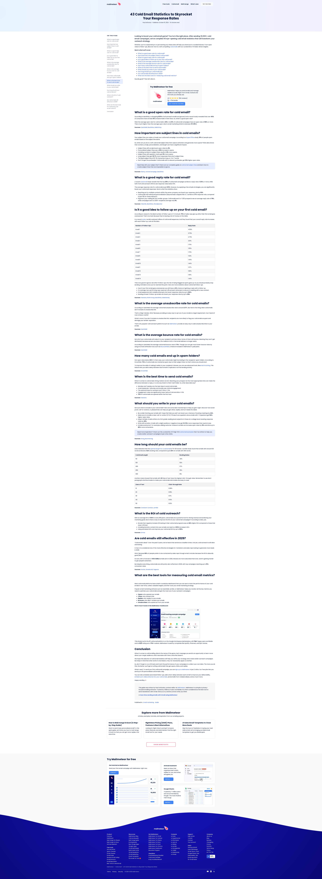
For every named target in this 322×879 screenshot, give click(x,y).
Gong (142, 439)
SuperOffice (190, 137)
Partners (209, 846)
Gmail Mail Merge (134, 848)
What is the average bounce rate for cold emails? (113, 70)
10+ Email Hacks (192, 859)
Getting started (192, 847)
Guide (157, 702)
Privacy (114, 871)
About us (209, 836)
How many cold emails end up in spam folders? (114, 76)
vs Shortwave (175, 840)
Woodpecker (158, 204)
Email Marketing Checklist (156, 855)
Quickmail (144, 182)
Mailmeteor (173, 324)
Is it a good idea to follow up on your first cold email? (113, 57)
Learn (189, 845)
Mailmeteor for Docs (154, 842)
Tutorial (190, 838)
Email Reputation (112, 861)
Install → (168, 779)
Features (109, 836)
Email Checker (111, 853)
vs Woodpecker (175, 848)
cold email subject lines (189, 165)
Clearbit (143, 204)
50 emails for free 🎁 (135, 858)
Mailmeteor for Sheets (155, 840)
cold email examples (186, 432)
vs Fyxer (173, 836)
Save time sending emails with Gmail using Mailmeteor (158, 695)
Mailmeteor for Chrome (155, 846)
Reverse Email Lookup (113, 857)
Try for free (207, 4)
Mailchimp (158, 127)
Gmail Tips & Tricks (193, 851)
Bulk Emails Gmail (134, 850)
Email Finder (110, 855)
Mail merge (185, 4)
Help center (191, 836)
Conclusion (110, 111)
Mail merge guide (134, 840)
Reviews (209, 840)
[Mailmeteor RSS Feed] (214, 871)
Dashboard (110, 838)
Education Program (154, 850)
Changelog (210, 842)
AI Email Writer (111, 849)
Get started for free (176, 103)
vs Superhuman (175, 838)
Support (190, 834)
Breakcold (149, 569)
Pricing (209, 844)
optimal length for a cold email (160, 449)
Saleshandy (166, 298)
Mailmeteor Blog (133, 836)
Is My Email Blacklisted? (155, 859)
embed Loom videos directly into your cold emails (151, 677)
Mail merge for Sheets (113, 840)
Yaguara (156, 569)
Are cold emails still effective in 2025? (112, 101)
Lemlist (156, 508)
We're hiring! (210, 848)
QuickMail (144, 127)
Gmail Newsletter (134, 852)
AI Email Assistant (112, 844)
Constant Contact (147, 508)
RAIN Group (151, 298)
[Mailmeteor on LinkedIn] (211, 871)
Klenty (143, 172)
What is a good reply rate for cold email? (113, 51)
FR (210, 852)
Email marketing (148, 702)
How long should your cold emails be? (113, 91)
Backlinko (151, 127)
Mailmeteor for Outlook (155, 838)
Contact (190, 840)
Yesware (143, 298)
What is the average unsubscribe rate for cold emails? (113, 64)
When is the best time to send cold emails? (113, 81)
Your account (192, 842)
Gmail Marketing (133, 854)
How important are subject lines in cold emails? (113, 46)
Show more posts (161, 745)
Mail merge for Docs (113, 842)
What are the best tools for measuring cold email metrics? (114, 106)
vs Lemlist (174, 846)
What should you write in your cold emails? (113, 86)
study (144, 219)
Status (208, 850)
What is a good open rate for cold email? (113, 40)
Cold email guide (134, 838)
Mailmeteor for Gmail (155, 836)
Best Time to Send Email (114, 863)
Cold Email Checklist (154, 857)
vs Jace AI (174, 842)
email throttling (205, 365)
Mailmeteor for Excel (154, 844)
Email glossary (133, 842)
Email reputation (192, 857)
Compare (174, 834)
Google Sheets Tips (193, 853)
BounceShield (164, 347)
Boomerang (149, 439)
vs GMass (173, 844)
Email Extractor (111, 859)
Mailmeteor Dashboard (155, 848)
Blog (208, 838)
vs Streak (173, 854)
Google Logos (133, 846)
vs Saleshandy (175, 852)
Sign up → (114, 772)
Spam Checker (111, 851)
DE (212, 852)
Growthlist (144, 371)
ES (207, 852)
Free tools (166, 4)
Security (120, 871)
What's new (195, 4)
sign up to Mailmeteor (182, 669)
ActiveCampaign (151, 172)
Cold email (175, 4)
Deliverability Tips (193, 855)
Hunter (143, 569)
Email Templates (134, 856)
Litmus (143, 532)
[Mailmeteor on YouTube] (208, 871)
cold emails (174, 47)
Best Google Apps (134, 844)
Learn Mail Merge (193, 849)
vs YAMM (173, 850)
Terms (109, 871)
